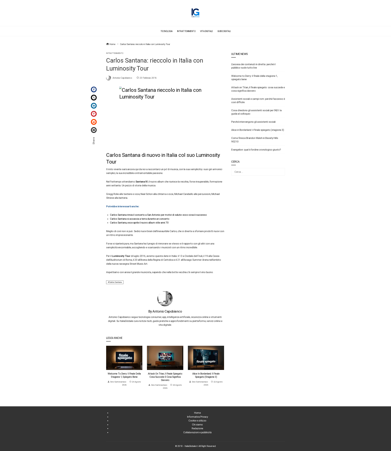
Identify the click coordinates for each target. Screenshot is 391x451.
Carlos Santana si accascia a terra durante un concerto (139, 218)
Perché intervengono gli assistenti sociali (253, 121)
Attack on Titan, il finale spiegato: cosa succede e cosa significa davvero (165, 377)
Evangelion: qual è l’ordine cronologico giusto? (256, 149)
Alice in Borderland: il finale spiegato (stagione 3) (205, 375)
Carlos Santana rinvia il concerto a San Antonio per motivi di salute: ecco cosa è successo (158, 214)
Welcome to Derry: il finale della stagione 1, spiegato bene (124, 375)
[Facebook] (94, 89)
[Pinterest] (94, 114)
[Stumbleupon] (94, 122)
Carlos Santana (115, 282)
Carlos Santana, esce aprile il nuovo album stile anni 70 (139, 222)
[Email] (94, 130)
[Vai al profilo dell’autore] (165, 298)
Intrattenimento (114, 53)
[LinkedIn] (94, 106)
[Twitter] (94, 98)
